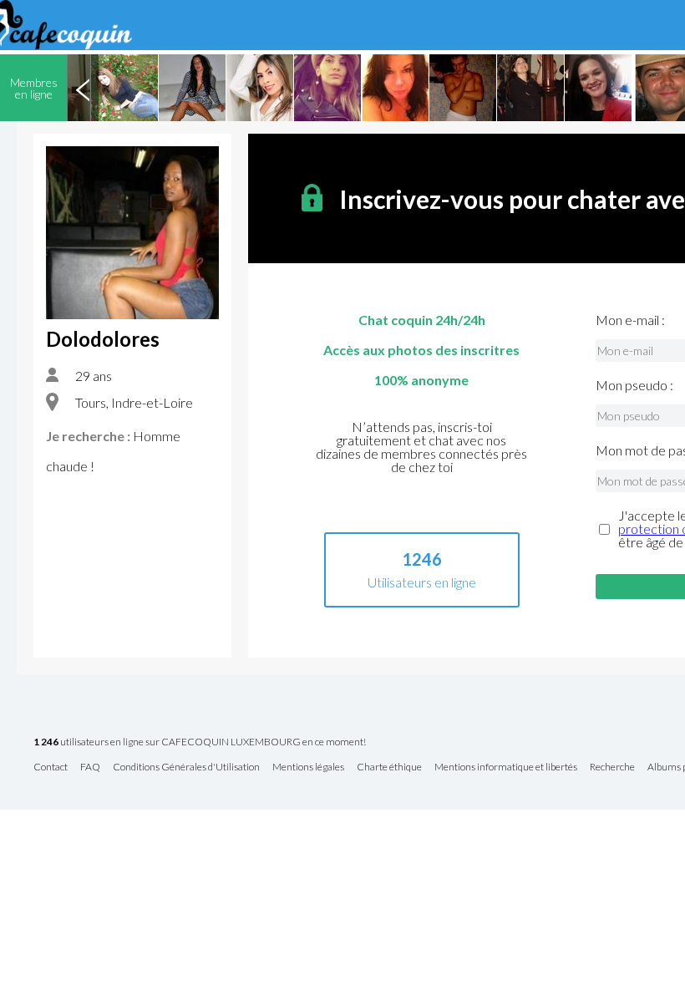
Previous (83, 87)
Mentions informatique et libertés (505, 767)
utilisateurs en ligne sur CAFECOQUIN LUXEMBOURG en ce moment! (199, 742)
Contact (50, 767)
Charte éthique (389, 767)
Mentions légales (308, 767)
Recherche (612, 767)
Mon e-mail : (630, 320)
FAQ (90, 767)
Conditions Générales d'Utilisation (186, 767)
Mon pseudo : (634, 385)
